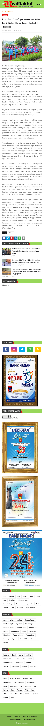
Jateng (38, 596)
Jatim (4, 600)
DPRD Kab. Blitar (27, 679)
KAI (21, 686)
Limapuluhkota (15, 631)
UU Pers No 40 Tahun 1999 (29, 717)
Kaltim (18, 604)
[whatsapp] (30, 349)
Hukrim (5, 686)
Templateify (25, 723)
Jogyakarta (12, 600)
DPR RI (5, 679)
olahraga (27, 694)
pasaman (5, 643)
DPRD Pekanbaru (19, 682)
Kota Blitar (28, 655)
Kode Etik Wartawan (29, 719)
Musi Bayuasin (32, 631)
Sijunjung (14, 639)
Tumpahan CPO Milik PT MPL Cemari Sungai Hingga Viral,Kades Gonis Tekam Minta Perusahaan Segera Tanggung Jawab (26, 271)
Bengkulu (11, 596)
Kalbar (11, 11)
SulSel (38, 604)
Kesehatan (28, 686)
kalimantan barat (30, 608)
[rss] (38, 349)
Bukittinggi (6, 655)
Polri (32, 690)
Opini (12, 690)
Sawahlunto (15, 666)
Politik (26, 690)
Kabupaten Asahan (8, 627)
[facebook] (6, 349)
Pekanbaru (28, 662)
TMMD (5, 694)
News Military (8, 30)
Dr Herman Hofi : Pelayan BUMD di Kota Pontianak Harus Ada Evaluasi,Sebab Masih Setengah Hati (26, 261)
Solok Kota (33, 666)
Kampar (5, 631)
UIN (16, 694)
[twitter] (22, 349)
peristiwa (35, 694)
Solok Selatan (24, 639)
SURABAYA (6, 666)
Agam (5, 620)
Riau (32, 604)
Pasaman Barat (30, 635)
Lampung (25, 604)
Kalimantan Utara (23, 600)
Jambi (31, 596)
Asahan (12, 620)
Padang (30, 659)
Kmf (35, 686)
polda (12, 697)
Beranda (5, 11)
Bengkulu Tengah (8, 624)
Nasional (5, 690)
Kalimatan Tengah (8, 604)
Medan (23, 659)
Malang (24, 631)
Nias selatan (6, 635)
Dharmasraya (29, 624)
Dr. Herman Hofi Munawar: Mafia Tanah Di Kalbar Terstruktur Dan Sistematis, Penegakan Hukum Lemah (26, 251)
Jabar (18, 596)
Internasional (13, 686)
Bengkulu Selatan (30, 620)
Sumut (12, 608)
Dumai (14, 655)
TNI (11, 694)
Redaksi (9, 717)
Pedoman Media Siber (16, 719)
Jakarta (25, 596)
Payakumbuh (19, 662)
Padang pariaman (18, 635)
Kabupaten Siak (33, 627)
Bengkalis (19, 620)
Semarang (6, 639)
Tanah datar (34, 639)
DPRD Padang (7, 682)
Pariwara (19, 690)
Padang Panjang (8, 662)
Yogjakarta (20, 608)
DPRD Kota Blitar (15, 679)
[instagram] (14, 349)
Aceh (4, 596)
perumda (5, 697)
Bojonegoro (19, 624)
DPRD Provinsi (31, 682)
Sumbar (5, 608)
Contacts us (17, 717)
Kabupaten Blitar (21, 627)
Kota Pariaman (7, 659)
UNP (21, 694)
